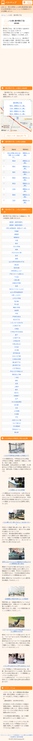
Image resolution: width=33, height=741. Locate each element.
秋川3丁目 (16, 319)
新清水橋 (16, 268)
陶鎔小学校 (16, 307)
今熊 (16, 240)
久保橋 (16, 414)
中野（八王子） (16, 295)
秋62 (13, 195)
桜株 (16, 249)
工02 (13, 189)
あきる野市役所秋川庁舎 (16, 262)
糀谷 (16, 243)
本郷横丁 (16, 396)
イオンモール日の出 (16, 323)
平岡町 (16, 231)
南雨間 (16, 310)
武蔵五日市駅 (16, 283)
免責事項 (13, 737)
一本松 (16, 377)
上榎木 (16, 386)
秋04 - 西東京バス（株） (18, 114)
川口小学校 (16, 246)
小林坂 (16, 329)
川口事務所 (16, 426)
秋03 (13, 183)
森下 (16, 335)
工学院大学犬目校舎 (16, 332)
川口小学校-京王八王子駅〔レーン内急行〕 (14, 155)
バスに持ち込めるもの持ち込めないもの (16, 666)
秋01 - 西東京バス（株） (18, 111)
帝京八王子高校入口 (16, 371)
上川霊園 (16, 411)
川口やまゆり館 (16, 252)
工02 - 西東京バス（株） (18, 108)
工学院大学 (16, 341)
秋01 (13, 166)
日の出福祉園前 (16, 402)
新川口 (16, 393)
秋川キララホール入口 (17, 289)
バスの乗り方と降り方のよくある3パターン (16, 523)
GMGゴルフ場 (16, 420)
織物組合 (16, 237)
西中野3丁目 (17, 365)
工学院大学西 (16, 359)
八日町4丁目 (17, 326)
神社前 (16, 265)
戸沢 (16, 417)
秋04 (13, 161)
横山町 (16, 432)
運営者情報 (20, 737)
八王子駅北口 (16, 368)
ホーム (3, 15)
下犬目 (16, 277)
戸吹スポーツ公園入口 (17, 274)
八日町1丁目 (16, 338)
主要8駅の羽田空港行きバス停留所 (16, 599)
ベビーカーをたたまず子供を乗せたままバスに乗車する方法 (16, 630)
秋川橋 (16, 301)
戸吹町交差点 (16, 316)
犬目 (16, 408)
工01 (13, 200)
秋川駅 (16, 405)
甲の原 (16, 304)
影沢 (16, 255)
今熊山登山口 (16, 344)
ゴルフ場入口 (16, 423)
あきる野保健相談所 (16, 292)
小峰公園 (16, 280)
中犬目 (16, 347)
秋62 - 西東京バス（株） (18, 106)
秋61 (13, 172)
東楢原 (16, 234)
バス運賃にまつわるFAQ (16, 490)
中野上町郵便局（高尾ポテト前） (16, 228)
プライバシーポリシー (7, 735)
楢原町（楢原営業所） (17, 222)
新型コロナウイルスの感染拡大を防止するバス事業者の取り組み (16, 562)
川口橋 (16, 350)
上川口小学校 (16, 298)
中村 (16, 313)
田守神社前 (16, 353)
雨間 (16, 259)
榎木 (16, 390)
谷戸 (16, 399)
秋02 (13, 178)
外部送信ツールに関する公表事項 (23, 735)
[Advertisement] (16, 66)
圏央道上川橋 (16, 374)
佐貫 (16, 383)
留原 (16, 286)
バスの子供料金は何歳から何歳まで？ (16, 455)
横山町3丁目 (17, 362)
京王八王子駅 (16, 356)
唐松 (16, 380)
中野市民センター (16, 271)
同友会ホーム (16, 429)
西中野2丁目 (17, 103)
